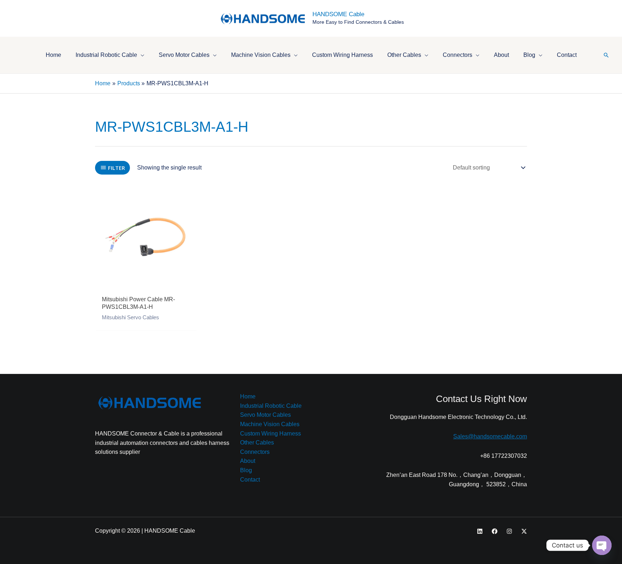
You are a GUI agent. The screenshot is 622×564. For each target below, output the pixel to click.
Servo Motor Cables (265, 415)
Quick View (146, 284)
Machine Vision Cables (269, 424)
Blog (246, 470)
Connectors (255, 452)
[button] (140, 55)
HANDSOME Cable (338, 14)
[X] (524, 531)
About (247, 461)
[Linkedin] (480, 531)
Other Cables (257, 442)
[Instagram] (509, 531)
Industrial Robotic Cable (271, 406)
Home (248, 396)
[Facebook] (494, 531)
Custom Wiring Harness (270, 433)
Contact (250, 480)
